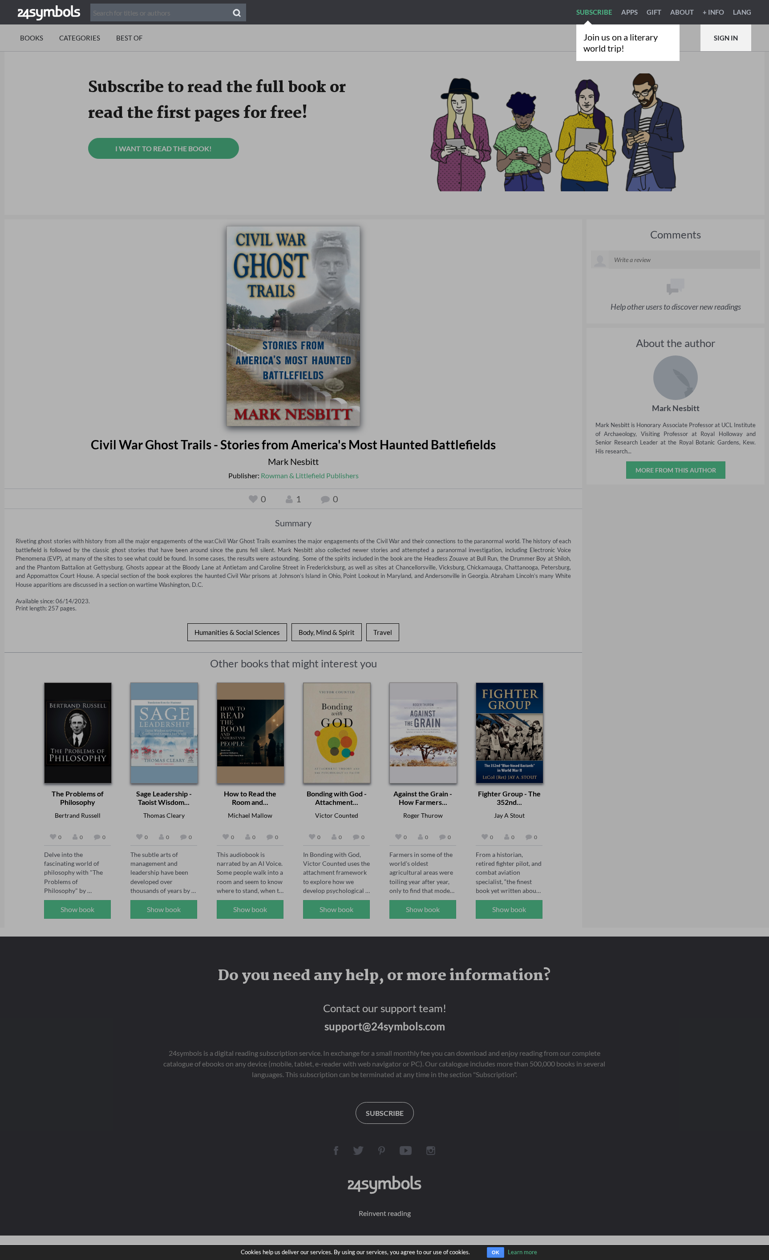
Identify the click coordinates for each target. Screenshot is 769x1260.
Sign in (726, 38)
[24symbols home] (49, 12)
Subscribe (594, 12)
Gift (654, 12)
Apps (629, 12)
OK (495, 1252)
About (682, 12)
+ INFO (713, 12)
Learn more (522, 1252)
